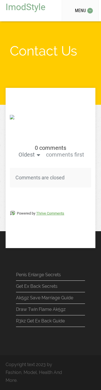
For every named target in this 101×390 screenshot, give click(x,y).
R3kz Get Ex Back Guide (40, 321)
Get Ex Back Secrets (37, 286)
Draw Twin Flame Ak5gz (41, 309)
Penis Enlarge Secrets (38, 274)
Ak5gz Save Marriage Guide (44, 297)
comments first (65, 154)
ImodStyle (25, 7)
